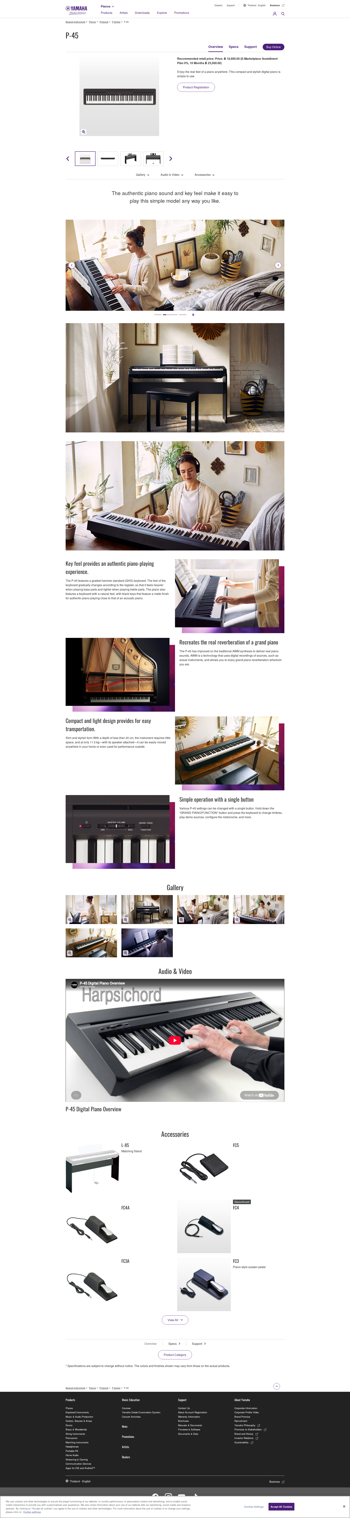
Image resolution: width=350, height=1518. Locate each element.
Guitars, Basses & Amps (79, 1421)
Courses (126, 1408)
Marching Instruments (77, 1442)
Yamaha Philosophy (244, 1425)
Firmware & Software (189, 1429)
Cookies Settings (254, 1506)
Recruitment (240, 1421)
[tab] (158, 315)
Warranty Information (189, 1416)
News (124, 1426)
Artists (124, 13)
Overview (215, 46)
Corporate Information (245, 1408)
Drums (69, 1425)
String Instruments (75, 1433)
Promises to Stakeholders (248, 1429)
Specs (233, 46)
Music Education (131, 1400)
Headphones (72, 1446)
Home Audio (72, 1455)
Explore (162, 13)
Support (231, 5)
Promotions (181, 13)
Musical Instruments (75, 21)
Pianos (105, 6)
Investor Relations (244, 1438)
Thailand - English (257, 5)
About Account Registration (192, 1412)
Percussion (71, 1438)
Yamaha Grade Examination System (141, 1412)
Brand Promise (242, 1416)
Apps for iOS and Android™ (80, 1468)
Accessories (203, 174)
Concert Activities (131, 1416)
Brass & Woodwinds (76, 1429)
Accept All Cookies (281, 1506)
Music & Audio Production (79, 1416)
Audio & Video (170, 174)
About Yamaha (242, 1400)
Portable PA (72, 1451)
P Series (116, 21)
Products (106, 13)
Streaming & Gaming (77, 1459)
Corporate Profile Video (246, 1412)
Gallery (140, 174)
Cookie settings (32, 1512)
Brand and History (243, 1433)
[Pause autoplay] (193, 315)
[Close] (344, 1507)
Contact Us (184, 1408)
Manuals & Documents (190, 1425)
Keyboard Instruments (77, 1412)
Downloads (142, 13)
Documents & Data (188, 1433)
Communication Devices (78, 1463)
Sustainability (241, 1442)
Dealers (218, 5)
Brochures (183, 1421)
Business (275, 5)
